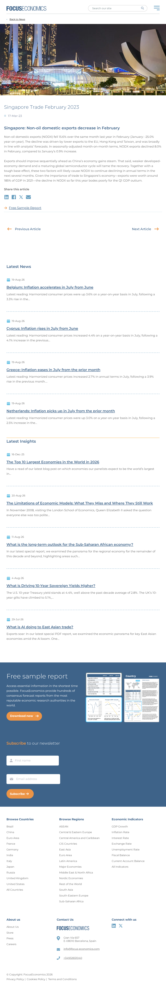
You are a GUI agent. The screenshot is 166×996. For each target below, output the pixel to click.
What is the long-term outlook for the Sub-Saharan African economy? (69, 544)
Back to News (17, 19)
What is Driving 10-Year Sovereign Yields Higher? (50, 586)
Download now (21, 716)
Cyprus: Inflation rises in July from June (42, 328)
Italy (9, 861)
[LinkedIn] (113, 926)
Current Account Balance (128, 861)
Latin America (68, 861)
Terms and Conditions (62, 979)
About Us (12, 926)
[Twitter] (120, 926)
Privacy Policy (15, 979)
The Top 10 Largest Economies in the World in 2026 (52, 462)
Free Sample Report (25, 208)
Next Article (141, 229)
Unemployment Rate (126, 849)
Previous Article (28, 229)
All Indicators (120, 866)
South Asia (66, 889)
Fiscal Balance (121, 855)
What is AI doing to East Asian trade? (39, 627)
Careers (11, 944)
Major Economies (70, 866)
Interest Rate (120, 838)
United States (15, 884)
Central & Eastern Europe (75, 832)
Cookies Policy (36, 979)
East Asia (65, 849)
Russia (10, 872)
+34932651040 (73, 958)
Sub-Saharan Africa (71, 901)
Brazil (9, 826)
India (9, 855)
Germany (12, 849)
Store (9, 932)
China (10, 832)
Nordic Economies (71, 878)
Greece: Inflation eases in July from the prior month (53, 370)
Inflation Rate (120, 832)
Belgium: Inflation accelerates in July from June (49, 287)
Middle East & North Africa (76, 872)
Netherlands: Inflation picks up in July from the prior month (60, 411)
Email (10, 771)
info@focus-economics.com (82, 948)
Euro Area (12, 838)
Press (9, 938)
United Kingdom (17, 878)
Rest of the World (70, 884)
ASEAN (63, 826)
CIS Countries (68, 843)
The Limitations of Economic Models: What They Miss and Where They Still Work (79, 503)
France (10, 843)
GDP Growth (120, 826)
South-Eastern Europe (73, 895)
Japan (10, 866)
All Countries (14, 889)
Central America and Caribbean (79, 838)
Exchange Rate (122, 843)
